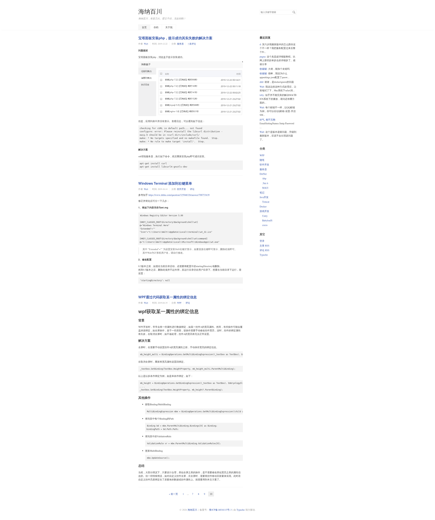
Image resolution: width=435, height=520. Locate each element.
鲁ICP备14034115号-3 (220, 509)
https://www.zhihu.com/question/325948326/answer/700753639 (179, 195)
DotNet (263, 173)
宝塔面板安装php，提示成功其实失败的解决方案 (175, 38)
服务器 (180, 43)
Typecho (264, 254)
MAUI (265, 187)
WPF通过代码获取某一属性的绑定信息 (167, 297)
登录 (262, 240)
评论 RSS (264, 250)
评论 (192, 189)
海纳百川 (150, 11)
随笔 (262, 159)
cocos (264, 225)
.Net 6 (265, 183)
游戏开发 (264, 211)
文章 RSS (264, 245)
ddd (261, 81)
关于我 (168, 27)
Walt (146, 43)
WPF (179, 302)
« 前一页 (173, 494)
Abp (264, 178)
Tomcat (265, 201)
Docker (263, 206)
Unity (265, 215)
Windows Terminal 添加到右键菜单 (165, 183)
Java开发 (264, 197)
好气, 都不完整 (267, 119)
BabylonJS (267, 220)
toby (262, 95)
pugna (262, 56)
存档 (156, 27)
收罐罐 (263, 68)
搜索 (294, 12)
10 (211, 494)
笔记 (262, 192)
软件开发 (181, 189)
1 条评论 (192, 43)
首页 (144, 27)
